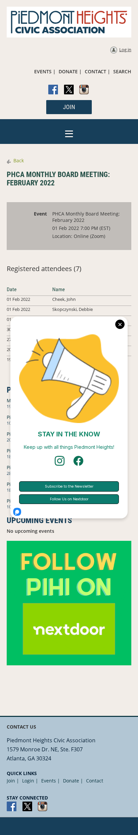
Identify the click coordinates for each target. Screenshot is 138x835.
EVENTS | (45, 71)
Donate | (73, 780)
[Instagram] (84, 90)
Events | (50, 780)
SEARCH (122, 71)
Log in (125, 50)
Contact (94, 780)
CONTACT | (97, 71)
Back (18, 160)
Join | (13, 780)
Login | (30, 780)
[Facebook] (53, 90)
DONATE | (70, 71)
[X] (69, 90)
